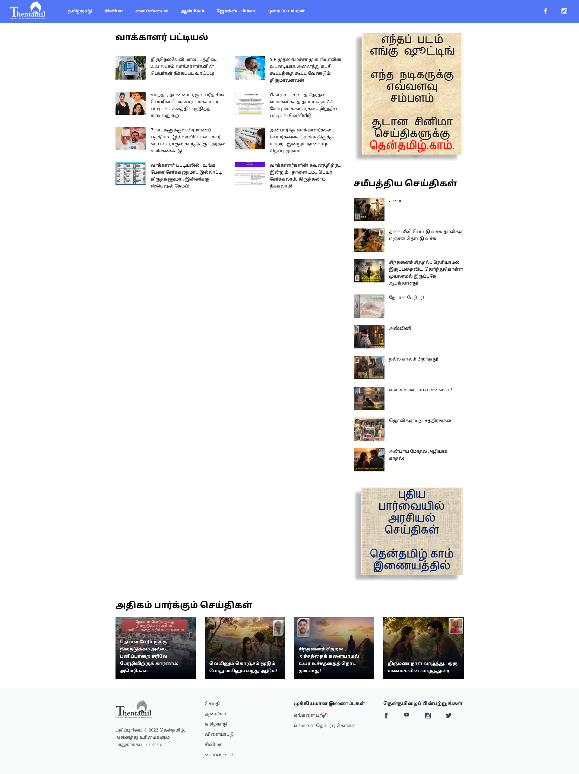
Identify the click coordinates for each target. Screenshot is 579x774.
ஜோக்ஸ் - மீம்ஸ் (236, 11)
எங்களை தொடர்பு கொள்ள (325, 725)
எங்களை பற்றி (311, 715)
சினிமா (114, 11)
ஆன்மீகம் (192, 11)
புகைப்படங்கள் (286, 11)
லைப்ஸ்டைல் (152, 11)
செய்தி (212, 703)
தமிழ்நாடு (80, 11)
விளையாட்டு (219, 734)
